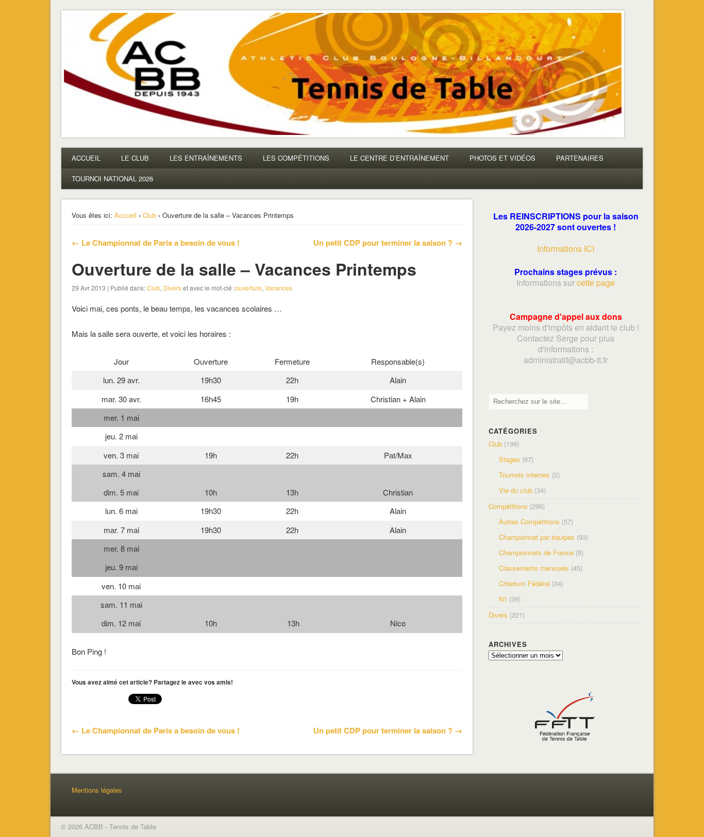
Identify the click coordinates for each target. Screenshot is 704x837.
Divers (172, 287)
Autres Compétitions (529, 521)
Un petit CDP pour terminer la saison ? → (387, 242)
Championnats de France (536, 552)
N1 (503, 599)
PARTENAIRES (580, 158)
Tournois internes (524, 475)
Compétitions (508, 506)
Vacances (278, 287)
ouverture (248, 287)
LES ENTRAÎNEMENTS (206, 158)
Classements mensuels (534, 568)
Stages (509, 459)
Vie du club (515, 490)
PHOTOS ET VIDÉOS (502, 158)
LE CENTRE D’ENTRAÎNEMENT (399, 158)
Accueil (125, 215)
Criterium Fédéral (524, 583)
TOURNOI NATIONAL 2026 (112, 178)
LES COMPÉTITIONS (296, 158)
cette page (596, 282)
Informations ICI (565, 248)
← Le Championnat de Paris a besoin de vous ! (156, 242)
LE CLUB (135, 158)
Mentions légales (97, 790)
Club (149, 215)
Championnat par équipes (537, 537)
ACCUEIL (86, 158)
